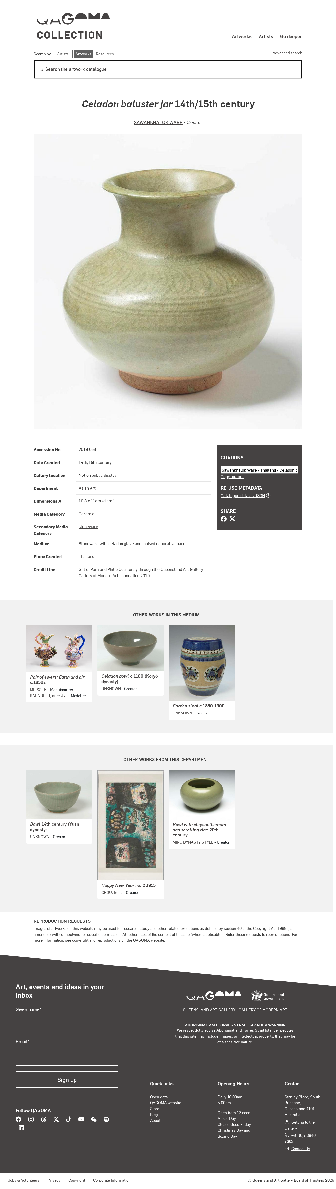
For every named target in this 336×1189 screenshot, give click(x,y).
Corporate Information (112, 1180)
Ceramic (86, 513)
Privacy (53, 1180)
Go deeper (291, 36)
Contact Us (300, 1148)
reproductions (278, 934)
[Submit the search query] (37, 69)
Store (154, 1108)
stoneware (88, 526)
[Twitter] (232, 519)
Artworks (242, 36)
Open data (159, 1096)
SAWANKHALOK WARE (158, 122)
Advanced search (287, 52)
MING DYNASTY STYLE (193, 842)
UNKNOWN (111, 688)
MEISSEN (38, 689)
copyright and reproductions (96, 940)
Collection (70, 34)
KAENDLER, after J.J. (48, 695)
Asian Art (87, 487)
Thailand (86, 556)
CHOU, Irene (111, 892)
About (155, 1120)
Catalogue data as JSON (243, 495)
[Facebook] (224, 519)
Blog (154, 1114)
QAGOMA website (165, 1102)
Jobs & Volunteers (23, 1180)
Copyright (76, 1180)
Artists (266, 36)
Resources (105, 53)
